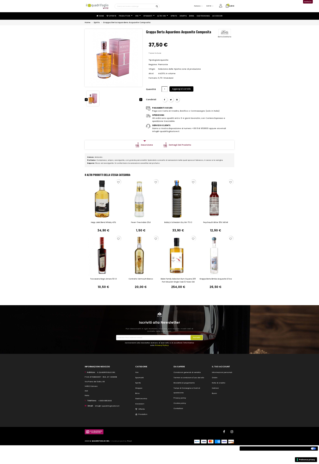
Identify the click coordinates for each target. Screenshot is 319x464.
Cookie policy (180, 403)
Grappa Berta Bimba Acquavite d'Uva (215, 279)
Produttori (142, 414)
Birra (137, 393)
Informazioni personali (222, 372)
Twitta (171, 99)
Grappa (138, 388)
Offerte (141, 409)
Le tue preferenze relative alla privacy (290, 448)
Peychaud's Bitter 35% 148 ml (215, 222)
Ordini (214, 377)
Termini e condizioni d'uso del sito (189, 377)
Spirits (138, 383)
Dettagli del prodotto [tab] (180, 145)
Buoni (214, 393)
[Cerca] (157, 6)
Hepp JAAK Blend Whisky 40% (103, 222)
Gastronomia (141, 398)
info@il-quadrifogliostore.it (107, 406)
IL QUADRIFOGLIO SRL (100, 441)
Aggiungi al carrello (181, 88)
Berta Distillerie (224, 37)
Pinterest (177, 99)
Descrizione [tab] (147, 145)
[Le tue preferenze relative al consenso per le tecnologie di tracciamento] (306, 459)
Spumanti (139, 377)
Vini (137, 372)
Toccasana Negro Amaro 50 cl (103, 279)
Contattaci (178, 408)
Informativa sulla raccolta (255, 448)
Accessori (139, 404)
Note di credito (218, 383)
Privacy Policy (162, 345)
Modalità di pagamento (184, 383)
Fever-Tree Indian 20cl (141, 222)
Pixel (129, 441)
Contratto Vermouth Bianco (141, 279)
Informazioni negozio (97, 366)
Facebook (223, 431)
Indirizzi (215, 388)
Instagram (231, 431)
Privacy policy (180, 398)
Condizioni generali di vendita (187, 372)
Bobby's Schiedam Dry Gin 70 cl (178, 222)
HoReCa (308, 1)
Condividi (164, 99)
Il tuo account (221, 366)
